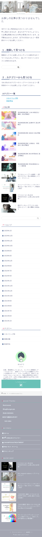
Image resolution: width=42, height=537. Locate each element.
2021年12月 (8, 286)
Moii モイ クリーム (11, 447)
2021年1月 (8, 321)
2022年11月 (8, 261)
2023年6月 (8, 251)
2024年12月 (8, 236)
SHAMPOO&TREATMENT (14, 442)
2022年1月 (8, 281)
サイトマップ (9, 451)
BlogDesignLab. (9, 409)
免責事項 (28, 532)
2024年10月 (8, 246)
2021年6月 (8, 316)
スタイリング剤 (12, 98)
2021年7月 (8, 311)
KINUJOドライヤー (14, 438)
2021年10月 (8, 296)
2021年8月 (8, 306)
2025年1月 (8, 230)
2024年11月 (8, 241)
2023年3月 (8, 256)
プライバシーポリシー (17, 532)
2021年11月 (8, 291)
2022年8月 (8, 266)
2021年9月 (8, 301)
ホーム (6, 433)
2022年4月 (8, 276)
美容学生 (9, 101)
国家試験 (7, 339)
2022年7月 (8, 271)
